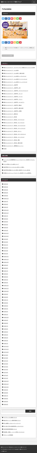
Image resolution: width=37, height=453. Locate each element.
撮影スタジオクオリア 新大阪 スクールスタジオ (14, 125)
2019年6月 (6, 302)
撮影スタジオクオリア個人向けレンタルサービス (10, 447)
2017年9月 (6, 355)
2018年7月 (6, 326)
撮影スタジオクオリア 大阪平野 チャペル (13, 96)
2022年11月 (6, 213)
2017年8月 (6, 357)
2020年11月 (6, 259)
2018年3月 (6, 337)
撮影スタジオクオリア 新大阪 (10, 116)
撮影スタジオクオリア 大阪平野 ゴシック (13, 93)
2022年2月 (6, 230)
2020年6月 (6, 273)
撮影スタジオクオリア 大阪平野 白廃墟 (13, 110)
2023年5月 (6, 204)
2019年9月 (6, 294)
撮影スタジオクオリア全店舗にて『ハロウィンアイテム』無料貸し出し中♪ (19, 48)
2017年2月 (6, 375)
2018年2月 (6, 340)
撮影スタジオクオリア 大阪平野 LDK (12, 87)
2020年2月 (6, 282)
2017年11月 (6, 349)
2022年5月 (6, 221)
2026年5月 (6, 186)
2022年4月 (6, 224)
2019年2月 (6, 311)
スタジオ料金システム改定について (11, 164)
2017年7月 (6, 360)
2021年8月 (6, 242)
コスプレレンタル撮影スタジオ (10, 417)
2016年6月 (6, 398)
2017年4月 (6, 369)
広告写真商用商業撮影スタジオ (10, 429)
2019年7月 (6, 299)
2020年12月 (6, 256)
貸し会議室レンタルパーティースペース (12, 423)
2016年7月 (6, 395)
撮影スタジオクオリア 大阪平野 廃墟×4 (13, 105)
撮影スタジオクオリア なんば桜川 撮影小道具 (14, 73)
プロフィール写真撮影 (8, 434)
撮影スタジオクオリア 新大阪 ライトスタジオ (14, 137)
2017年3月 (6, 372)
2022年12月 (6, 210)
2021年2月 (6, 253)
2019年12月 (6, 285)
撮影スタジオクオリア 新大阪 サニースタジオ (14, 122)
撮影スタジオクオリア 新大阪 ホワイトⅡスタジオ (15, 134)
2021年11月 (6, 233)
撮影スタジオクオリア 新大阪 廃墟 (12, 139)
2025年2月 (6, 192)
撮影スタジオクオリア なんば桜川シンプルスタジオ (15, 76)
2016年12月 (6, 381)
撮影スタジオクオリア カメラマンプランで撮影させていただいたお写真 (19, 67)
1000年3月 (6, 404)
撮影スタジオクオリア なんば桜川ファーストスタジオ (15, 79)
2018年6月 (6, 328)
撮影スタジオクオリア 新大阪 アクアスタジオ (14, 119)
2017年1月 (6, 378)
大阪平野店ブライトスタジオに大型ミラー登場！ (14, 167)
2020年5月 (6, 276)
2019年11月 (6, 288)
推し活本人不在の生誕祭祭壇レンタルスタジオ (13, 426)
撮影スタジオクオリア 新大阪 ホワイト (13, 131)
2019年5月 (6, 305)
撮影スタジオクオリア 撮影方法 (11, 113)
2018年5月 (6, 331)
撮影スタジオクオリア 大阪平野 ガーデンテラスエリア (16, 90)
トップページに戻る (8, 55)
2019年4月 (6, 308)
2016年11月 (6, 384)
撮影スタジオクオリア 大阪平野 (11, 84)
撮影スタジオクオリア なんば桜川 (11, 70)
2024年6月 (6, 195)
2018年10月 (6, 317)
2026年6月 (6, 184)
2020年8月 (6, 268)
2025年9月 (6, 189)
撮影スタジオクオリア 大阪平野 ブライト (13, 99)
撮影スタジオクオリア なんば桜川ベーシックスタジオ (15, 81)
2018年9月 (6, 320)
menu (34, 1)
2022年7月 (6, 215)
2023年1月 (6, 207)
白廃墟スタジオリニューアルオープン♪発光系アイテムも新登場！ (17, 173)
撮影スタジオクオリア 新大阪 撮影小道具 (13, 142)
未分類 (5, 148)
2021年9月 (6, 239)
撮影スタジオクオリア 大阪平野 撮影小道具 (13, 108)
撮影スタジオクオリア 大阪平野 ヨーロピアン (14, 102)
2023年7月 (6, 201)
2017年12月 (6, 346)
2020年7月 (6, 270)
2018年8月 (6, 323)
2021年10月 (6, 236)
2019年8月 (6, 297)
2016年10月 (6, 387)
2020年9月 (6, 265)
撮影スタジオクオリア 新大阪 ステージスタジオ (14, 128)
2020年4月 (6, 279)
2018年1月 (6, 343)
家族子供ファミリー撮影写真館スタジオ (12, 420)
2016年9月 (6, 389)
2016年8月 (6, 392)
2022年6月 (6, 218)
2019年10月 (6, 291)
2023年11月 (6, 198)
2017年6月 (6, 363)
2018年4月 (6, 334)
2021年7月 (6, 244)
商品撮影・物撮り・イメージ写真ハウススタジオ (14, 432)
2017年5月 (6, 366)
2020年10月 (6, 262)
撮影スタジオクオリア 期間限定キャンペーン (13, 145)
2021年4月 (6, 247)
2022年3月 (6, 227)
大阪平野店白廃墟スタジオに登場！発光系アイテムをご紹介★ (17, 170)
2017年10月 (6, 352)
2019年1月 (6, 314)
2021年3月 (6, 250)
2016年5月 (6, 401)
